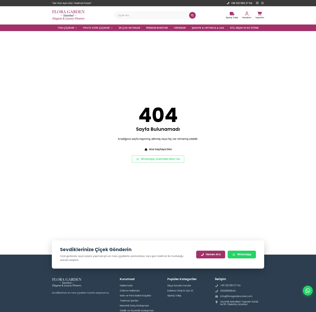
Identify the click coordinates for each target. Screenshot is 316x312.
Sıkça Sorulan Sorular (179, 285)
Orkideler (180, 27)
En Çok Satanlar (129, 27)
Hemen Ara (213, 254)
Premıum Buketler (157, 27)
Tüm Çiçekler (66, 27)
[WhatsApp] (262, 3)
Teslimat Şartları (129, 300)
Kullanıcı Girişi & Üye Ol (180, 290)
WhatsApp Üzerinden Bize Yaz (160, 159)
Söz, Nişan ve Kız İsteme (244, 27)
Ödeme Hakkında (130, 290)
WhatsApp (244, 254)
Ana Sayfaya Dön (160, 149)
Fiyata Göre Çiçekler (96, 27)
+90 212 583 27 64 (241, 3)
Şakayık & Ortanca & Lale (208, 27)
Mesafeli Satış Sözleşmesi (134, 305)
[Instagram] (257, 3)
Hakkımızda (126, 285)
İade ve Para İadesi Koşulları (135, 295)
